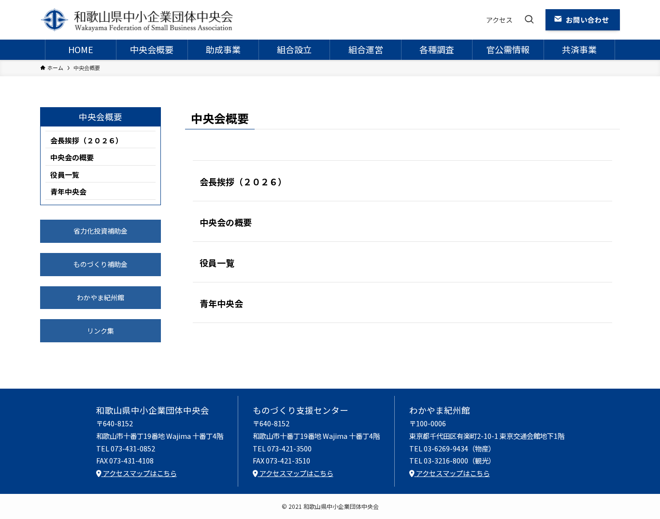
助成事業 (223, 49)
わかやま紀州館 (100, 297)
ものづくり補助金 (100, 264)
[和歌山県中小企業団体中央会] (136, 20)
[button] (529, 20)
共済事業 (579, 49)
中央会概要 (151, 49)
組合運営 (365, 49)
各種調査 (436, 49)
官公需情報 (508, 49)
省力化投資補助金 (100, 231)
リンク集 (100, 331)
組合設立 (294, 49)
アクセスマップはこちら (139, 473)
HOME (80, 49)
